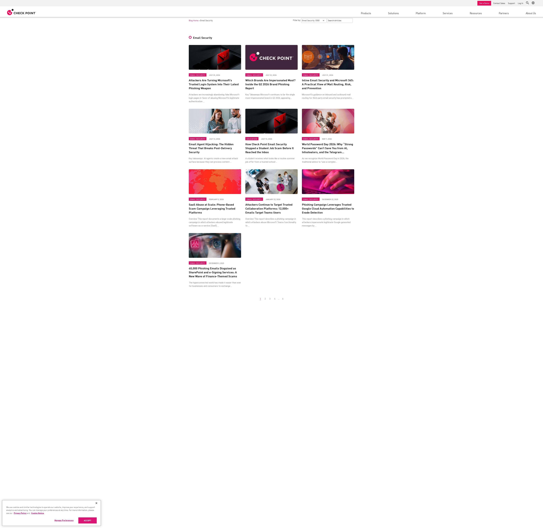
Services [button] (448, 13)
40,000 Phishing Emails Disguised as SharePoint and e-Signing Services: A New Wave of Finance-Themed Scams (213, 272)
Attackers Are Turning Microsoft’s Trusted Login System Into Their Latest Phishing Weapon (214, 84)
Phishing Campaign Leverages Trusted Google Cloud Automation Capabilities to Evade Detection (328, 208)
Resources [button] (476, 13)
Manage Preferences (64, 520)
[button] (527, 2)
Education (252, 139)
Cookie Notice (37, 513)
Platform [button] (421, 13)
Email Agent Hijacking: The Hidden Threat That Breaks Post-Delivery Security (211, 148)
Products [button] (366, 13)
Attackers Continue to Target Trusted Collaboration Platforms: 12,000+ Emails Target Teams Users (268, 208)
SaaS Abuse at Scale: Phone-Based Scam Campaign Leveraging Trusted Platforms (212, 208)
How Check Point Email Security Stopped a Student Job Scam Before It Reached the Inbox (269, 148)
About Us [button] (531, 13)
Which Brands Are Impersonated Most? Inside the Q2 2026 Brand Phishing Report (270, 84)
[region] (51, 513)
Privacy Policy (20, 513)
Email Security (197, 75)
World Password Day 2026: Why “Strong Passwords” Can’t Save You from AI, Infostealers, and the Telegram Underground (327, 148)
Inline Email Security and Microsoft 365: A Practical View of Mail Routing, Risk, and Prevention (328, 84)
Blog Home (193, 20)
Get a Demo (484, 3)
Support (511, 3)
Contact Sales (499, 3)
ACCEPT (87, 520)
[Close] (96, 503)
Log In (520, 3)
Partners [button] (504, 13)
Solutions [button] (393, 13)
